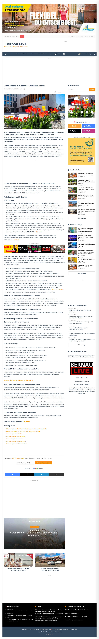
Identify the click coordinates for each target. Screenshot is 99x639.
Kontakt (58, 54)
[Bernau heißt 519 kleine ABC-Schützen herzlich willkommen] (72, 175)
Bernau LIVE (15, 54)
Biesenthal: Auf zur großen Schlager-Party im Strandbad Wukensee (85, 237)
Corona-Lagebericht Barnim (14, 439)
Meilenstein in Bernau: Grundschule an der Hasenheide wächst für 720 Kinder (86, 203)
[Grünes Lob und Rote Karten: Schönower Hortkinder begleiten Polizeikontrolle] (72, 190)
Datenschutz (71, 36)
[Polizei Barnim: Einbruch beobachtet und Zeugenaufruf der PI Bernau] (72, 245)
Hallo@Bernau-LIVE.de (83, 384)
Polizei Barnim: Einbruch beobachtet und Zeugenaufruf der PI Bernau (86, 244)
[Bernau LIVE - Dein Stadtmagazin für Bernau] (16, 45)
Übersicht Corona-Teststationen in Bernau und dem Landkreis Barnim (26, 429)
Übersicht (27, 421)
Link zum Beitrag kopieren (43, 462)
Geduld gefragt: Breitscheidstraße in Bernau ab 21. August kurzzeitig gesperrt (86, 211)
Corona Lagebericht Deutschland (16, 441)
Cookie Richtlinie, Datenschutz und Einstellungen (49, 631)
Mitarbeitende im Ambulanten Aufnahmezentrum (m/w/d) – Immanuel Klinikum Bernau (85, 230)
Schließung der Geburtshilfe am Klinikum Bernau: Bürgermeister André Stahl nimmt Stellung (86, 252)
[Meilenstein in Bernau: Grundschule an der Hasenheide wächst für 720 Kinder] (72, 204)
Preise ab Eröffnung (57, 289)
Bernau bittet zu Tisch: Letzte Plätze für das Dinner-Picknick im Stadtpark (86, 182)
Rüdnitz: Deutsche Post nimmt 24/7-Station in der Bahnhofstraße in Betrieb (86, 259)
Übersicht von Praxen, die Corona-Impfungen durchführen (23, 431)
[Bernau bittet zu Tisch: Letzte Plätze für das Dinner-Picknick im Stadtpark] (72, 182)
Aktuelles (25, 54)
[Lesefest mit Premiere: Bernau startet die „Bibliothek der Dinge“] (72, 197)
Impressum (87, 36)
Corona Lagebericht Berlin (14, 434)
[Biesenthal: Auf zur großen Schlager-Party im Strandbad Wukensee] (72, 238)
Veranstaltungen (47, 54)
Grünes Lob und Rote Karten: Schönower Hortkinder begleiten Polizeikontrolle (86, 189)
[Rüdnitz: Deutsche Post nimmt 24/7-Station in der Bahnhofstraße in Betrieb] (72, 260)
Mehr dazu (16, 240)
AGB (92, 36)
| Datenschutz (73, 629)
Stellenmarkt (36, 54)
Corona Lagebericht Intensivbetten (16, 444)
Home (7, 54)
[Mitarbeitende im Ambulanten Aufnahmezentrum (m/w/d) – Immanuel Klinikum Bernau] (72, 230)
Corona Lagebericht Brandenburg (16, 436)
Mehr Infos (39, 232)
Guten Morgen (19, 458)
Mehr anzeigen (82, 218)
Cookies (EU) (79, 36)
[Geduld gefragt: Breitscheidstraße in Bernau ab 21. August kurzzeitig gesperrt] (72, 211)
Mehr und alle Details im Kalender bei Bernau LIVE (18, 380)
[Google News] (38, 468)
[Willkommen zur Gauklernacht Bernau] (49, 71)
